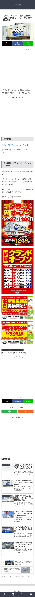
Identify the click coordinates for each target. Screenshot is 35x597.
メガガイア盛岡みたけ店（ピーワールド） (15, 145)
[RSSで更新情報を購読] (26, 411)
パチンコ (17, 352)
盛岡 (24, 352)
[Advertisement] (17, 69)
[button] (31, 370)
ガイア (28, 350)
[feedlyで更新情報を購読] (9, 411)
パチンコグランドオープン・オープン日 (14, 350)
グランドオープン (7, 352)
